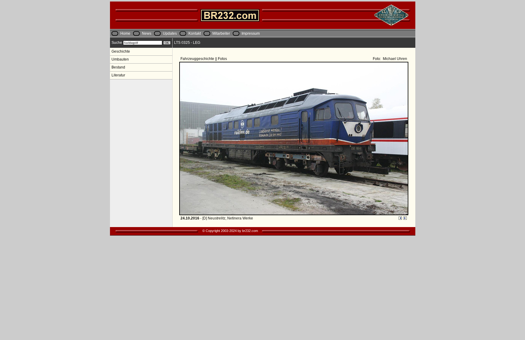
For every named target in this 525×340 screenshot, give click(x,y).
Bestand (118, 67)
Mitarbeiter (221, 33)
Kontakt (194, 33)
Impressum (251, 33)
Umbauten (120, 59)
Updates (170, 33)
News (146, 33)
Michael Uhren (394, 59)
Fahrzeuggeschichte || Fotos (204, 59)
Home (125, 33)
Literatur (118, 75)
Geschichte (121, 51)
